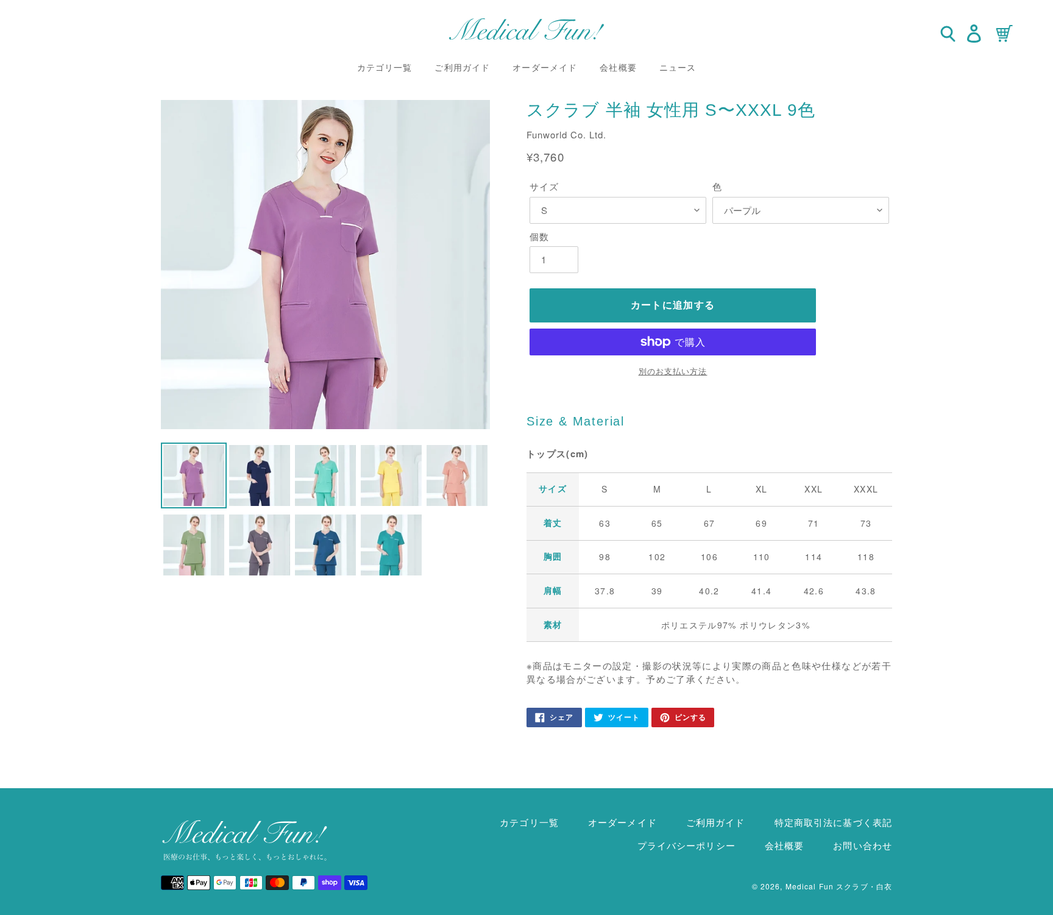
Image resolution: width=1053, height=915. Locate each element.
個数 (539, 236)
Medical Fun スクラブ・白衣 (838, 886)
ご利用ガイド (715, 822)
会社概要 (784, 845)
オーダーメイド (622, 822)
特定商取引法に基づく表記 (833, 822)
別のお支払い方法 (673, 371)
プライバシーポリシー (686, 845)
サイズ (544, 186)
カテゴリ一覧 (529, 822)
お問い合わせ (862, 845)
